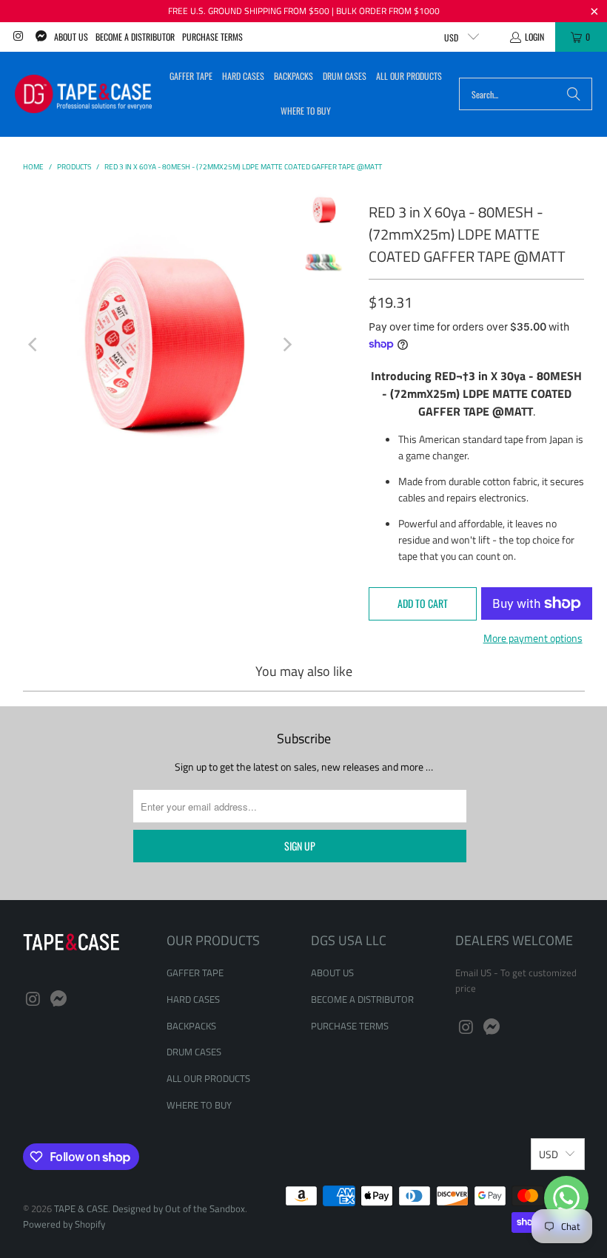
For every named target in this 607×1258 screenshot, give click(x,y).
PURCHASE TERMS (212, 36)
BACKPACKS (191, 1025)
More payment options (533, 638)
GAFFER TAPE (195, 972)
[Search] (573, 94)
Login (534, 36)
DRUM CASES (194, 1051)
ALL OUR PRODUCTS (208, 1078)
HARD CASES (193, 999)
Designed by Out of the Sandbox (179, 1208)
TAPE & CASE (81, 1208)
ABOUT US (71, 36)
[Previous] (34, 344)
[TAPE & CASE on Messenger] (39, 36)
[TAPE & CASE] (83, 94)
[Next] (286, 344)
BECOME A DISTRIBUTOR (135, 36)
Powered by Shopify (64, 1224)
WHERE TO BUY (199, 1105)
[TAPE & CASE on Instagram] (17, 36)
